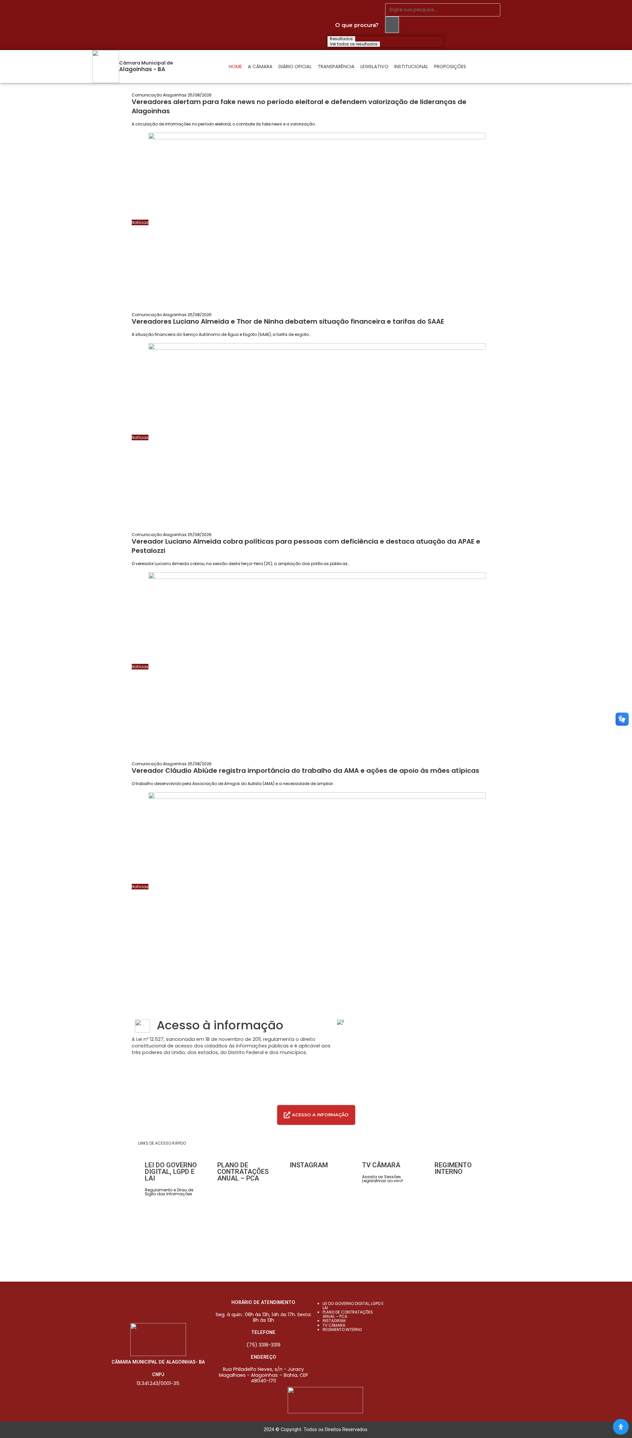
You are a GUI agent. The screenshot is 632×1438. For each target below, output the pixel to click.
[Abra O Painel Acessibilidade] (621, 1427)
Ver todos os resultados (354, 44)
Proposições (450, 66)
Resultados (341, 38)
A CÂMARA (260, 66)
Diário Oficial (295, 66)
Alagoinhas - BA (142, 69)
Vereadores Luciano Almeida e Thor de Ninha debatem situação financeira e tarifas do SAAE (288, 321)
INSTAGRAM (334, 1320)
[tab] (316, 1115)
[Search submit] (392, 24)
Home (235, 66)
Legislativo (374, 66)
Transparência (336, 66)
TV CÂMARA (334, 1325)
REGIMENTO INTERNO (342, 1329)
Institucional (411, 66)
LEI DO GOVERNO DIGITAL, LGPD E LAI (353, 1306)
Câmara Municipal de (146, 63)
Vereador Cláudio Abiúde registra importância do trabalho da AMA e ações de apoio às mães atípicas (305, 770)
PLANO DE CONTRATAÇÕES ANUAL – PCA (348, 1314)
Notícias (140, 222)
